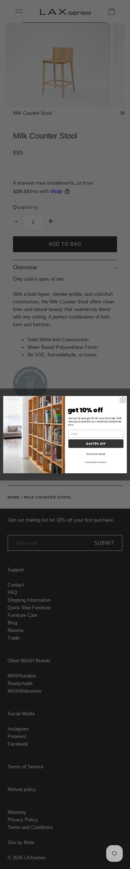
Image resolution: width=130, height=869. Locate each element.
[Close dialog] (122, 400)
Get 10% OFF (95, 444)
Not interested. (96, 454)
